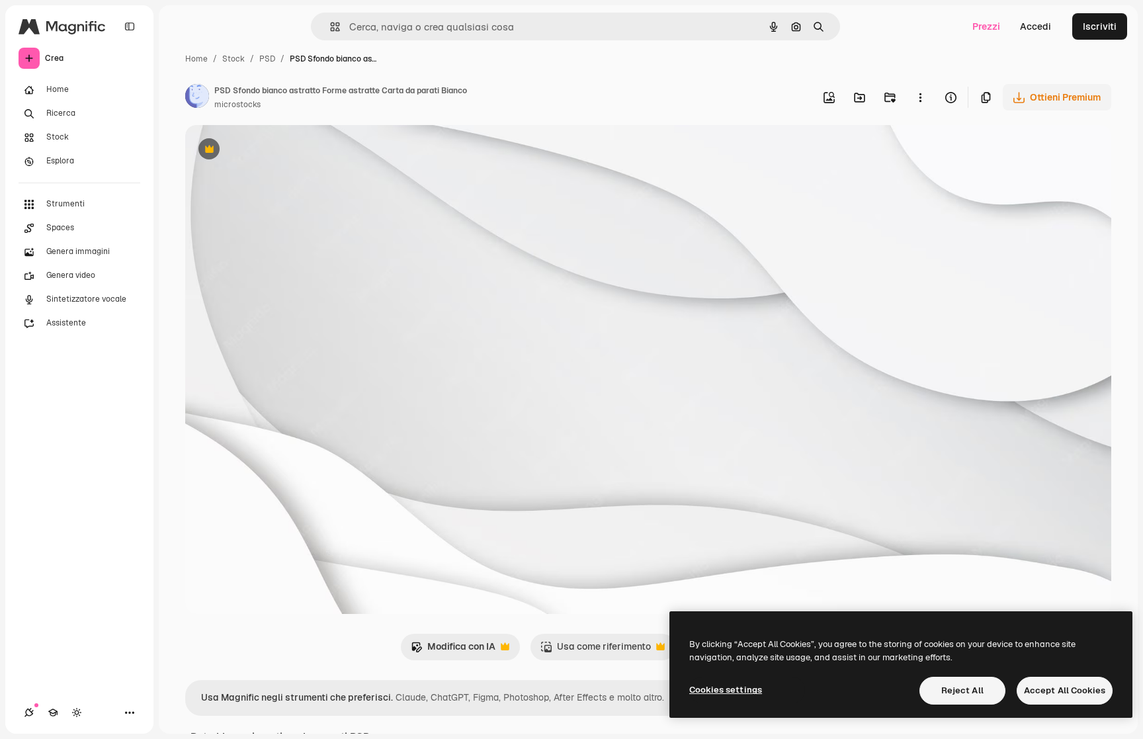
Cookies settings (725, 689)
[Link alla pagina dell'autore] (197, 98)
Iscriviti (1100, 26)
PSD (267, 59)
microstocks (237, 104)
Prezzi (986, 26)
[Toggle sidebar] (129, 26)
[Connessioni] (29, 712)
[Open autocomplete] (330, 27)
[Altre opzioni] (920, 97)
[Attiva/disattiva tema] (76, 712)
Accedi (1035, 26)
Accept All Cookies (1064, 690)
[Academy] (53, 712)
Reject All (962, 690)
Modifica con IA (453, 650)
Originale (272, 150)
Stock (233, 59)
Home (196, 59)
